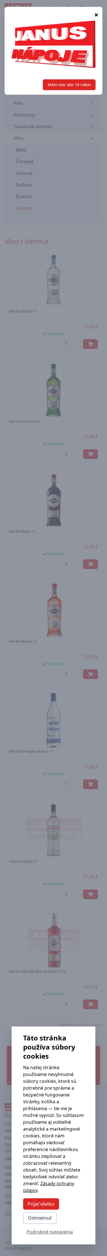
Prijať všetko (41, 1204)
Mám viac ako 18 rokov (69, 84)
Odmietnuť (40, 1218)
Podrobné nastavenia (50, 1232)
